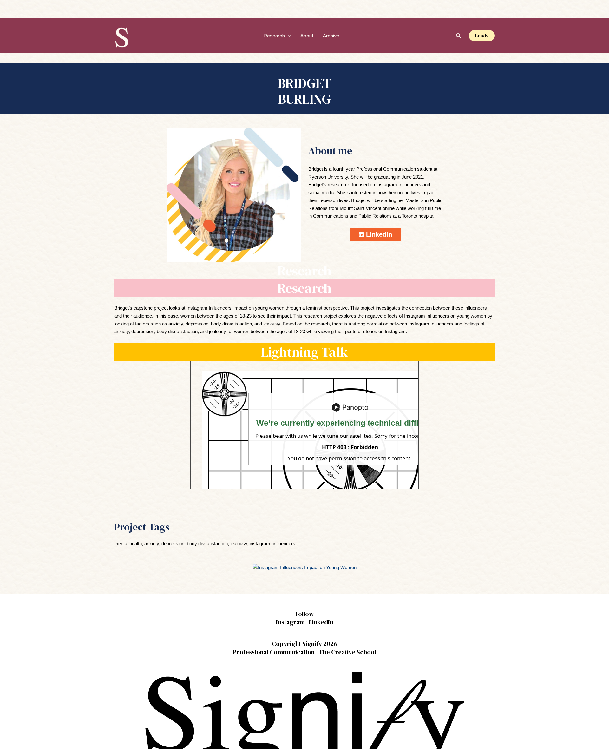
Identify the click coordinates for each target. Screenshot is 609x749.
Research (274, 36)
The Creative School (347, 651)
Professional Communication (274, 651)
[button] (288, 36)
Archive (331, 36)
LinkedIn (321, 622)
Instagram (290, 622)
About (306, 36)
